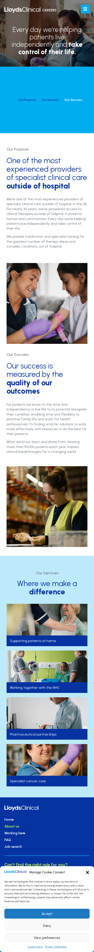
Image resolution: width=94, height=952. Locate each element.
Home (9, 819)
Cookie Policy (35, 946)
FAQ (7, 840)
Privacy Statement (56, 946)
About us (11, 826)
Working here (14, 833)
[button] (87, 872)
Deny (47, 926)
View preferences (47, 938)
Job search (13, 847)
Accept (47, 914)
